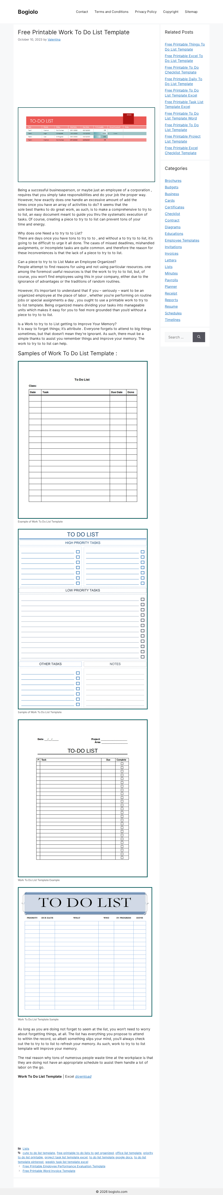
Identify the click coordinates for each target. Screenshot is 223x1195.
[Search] (199, 337)
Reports (171, 300)
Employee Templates (182, 240)
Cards (170, 200)
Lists (26, 1148)
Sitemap (191, 12)
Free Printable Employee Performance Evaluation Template (64, 1166)
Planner (171, 286)
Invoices (171, 253)
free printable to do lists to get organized (85, 1153)
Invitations (173, 247)
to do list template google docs (110, 1157)
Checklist (172, 214)
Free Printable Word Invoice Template (49, 1171)
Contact (82, 12)
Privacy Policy (146, 12)
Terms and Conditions (111, 12)
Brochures (173, 180)
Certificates (174, 207)
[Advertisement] (86, 74)
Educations (174, 233)
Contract (172, 220)
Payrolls (171, 280)
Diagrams (173, 227)
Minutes (171, 273)
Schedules (173, 313)
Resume (171, 306)
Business (172, 194)
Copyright (170, 12)
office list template (128, 1153)
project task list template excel (66, 1157)
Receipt (171, 293)
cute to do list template (39, 1153)
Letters (170, 260)
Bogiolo (28, 12)
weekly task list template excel (66, 1162)
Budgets (171, 187)
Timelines (172, 320)
